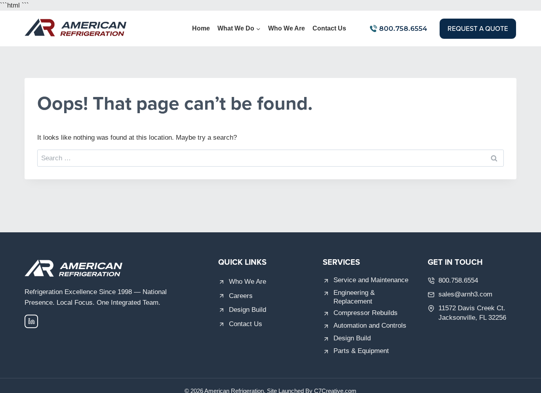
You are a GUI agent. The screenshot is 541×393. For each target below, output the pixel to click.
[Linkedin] (31, 321)
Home (201, 28)
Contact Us (329, 28)
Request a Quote (478, 28)
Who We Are (286, 28)
